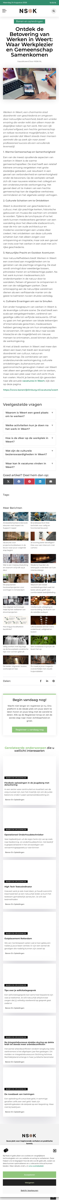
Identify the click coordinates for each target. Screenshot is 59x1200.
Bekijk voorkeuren (29, 1190)
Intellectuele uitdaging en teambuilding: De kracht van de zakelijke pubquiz (43, 609)
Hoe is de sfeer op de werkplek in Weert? (29, 440)
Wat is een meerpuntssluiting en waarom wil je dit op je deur (15, 567)
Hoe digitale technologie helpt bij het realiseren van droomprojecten (14, 609)
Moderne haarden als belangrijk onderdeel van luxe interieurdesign (43, 567)
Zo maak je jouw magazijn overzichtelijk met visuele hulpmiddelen (42, 668)
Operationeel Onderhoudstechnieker (24, 834)
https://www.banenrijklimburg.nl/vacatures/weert (30, 389)
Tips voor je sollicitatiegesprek (20, 990)
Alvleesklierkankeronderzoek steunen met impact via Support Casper (15, 525)
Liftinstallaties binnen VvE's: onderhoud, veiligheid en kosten (42, 629)
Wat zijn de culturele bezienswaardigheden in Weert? (29, 452)
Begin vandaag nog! (29, 700)
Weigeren (29, 1182)
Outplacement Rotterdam (18, 938)
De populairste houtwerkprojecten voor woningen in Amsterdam (14, 587)
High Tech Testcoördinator (18, 886)
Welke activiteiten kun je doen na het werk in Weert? (29, 427)
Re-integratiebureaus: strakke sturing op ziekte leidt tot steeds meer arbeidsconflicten (29, 1043)
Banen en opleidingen (29, 21)
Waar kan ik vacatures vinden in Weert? (29, 465)
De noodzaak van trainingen (19, 1094)
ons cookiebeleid (36, 1166)
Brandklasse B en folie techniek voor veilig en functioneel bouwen (40, 525)
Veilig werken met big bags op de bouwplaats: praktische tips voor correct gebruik (15, 649)
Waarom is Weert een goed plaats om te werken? (29, 414)
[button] (54, 1150)
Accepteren (29, 1175)
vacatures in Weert (33, 380)
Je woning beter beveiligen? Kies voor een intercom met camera (43, 545)
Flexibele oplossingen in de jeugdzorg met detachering (26, 784)
